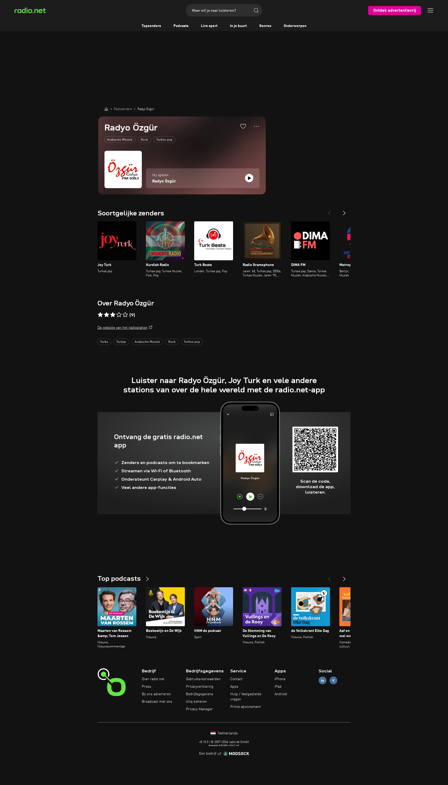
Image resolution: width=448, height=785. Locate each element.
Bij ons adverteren (156, 694)
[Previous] (329, 211)
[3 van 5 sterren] (113, 315)
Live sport (209, 26)
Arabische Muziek (119, 139)
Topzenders (151, 26)
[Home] (106, 109)
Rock (144, 139)
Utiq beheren (196, 702)
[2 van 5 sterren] (106, 315)
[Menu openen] (430, 10)
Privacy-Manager (199, 709)
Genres (265, 26)
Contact (236, 679)
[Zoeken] (256, 10)
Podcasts (180, 26)
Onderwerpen (295, 26)
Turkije (121, 342)
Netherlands (227, 733)
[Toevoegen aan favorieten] (243, 126)
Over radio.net (153, 679)
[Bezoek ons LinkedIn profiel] (322, 680)
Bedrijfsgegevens (199, 694)
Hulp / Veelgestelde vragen (245, 696)
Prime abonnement (245, 707)
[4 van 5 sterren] (119, 315)
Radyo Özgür (164, 181)
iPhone (280, 679)
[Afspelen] (249, 178)
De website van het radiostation (122, 328)
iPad (278, 686)
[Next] (344, 211)
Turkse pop (164, 139)
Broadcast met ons (157, 702)
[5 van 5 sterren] (125, 315)
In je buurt (238, 26)
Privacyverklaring (199, 686)
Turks (104, 342)
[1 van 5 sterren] (100, 315)
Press (146, 686)
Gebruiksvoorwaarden (203, 679)
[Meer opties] (257, 126)
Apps (234, 686)
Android (281, 694)
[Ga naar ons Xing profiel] (333, 680)
